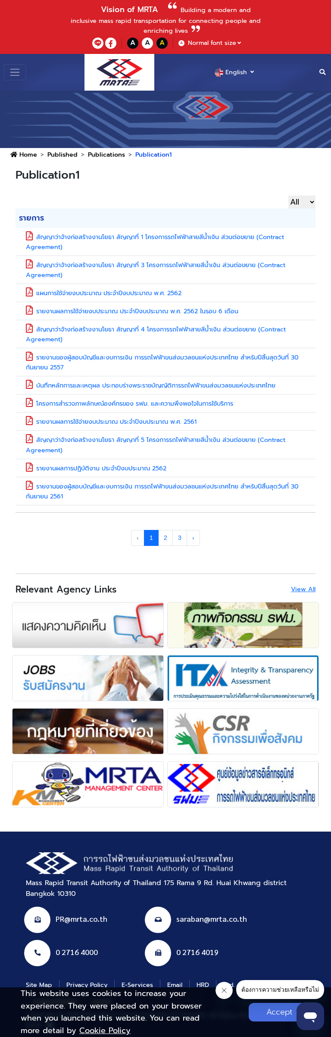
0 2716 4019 (197, 952)
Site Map (39, 985)
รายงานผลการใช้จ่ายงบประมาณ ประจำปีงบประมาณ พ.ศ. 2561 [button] (116, 421)
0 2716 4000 (77, 952)
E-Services (137, 985)
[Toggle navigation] (14, 72)
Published (62, 154)
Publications (106, 154)
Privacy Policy (86, 985)
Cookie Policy (105, 1030)
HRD (203, 985)
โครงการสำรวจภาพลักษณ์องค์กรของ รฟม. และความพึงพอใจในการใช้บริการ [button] (134, 403)
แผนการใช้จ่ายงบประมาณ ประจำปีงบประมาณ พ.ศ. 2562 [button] (108, 293)
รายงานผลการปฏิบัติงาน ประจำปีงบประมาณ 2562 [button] (101, 468)
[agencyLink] (88, 625)
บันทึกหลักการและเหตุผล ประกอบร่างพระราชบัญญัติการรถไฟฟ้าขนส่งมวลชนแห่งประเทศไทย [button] (155, 385)
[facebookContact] (110, 43)
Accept (279, 1012)
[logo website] (119, 72)
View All (303, 589)
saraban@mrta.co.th (211, 919)
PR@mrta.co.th (81, 919)
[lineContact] (97, 43)
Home (27, 154)
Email (174, 985)
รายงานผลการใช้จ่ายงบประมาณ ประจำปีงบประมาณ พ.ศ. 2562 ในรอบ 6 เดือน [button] (137, 311)
